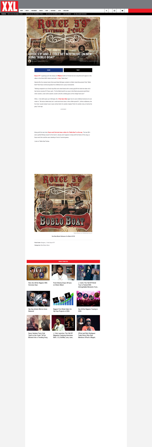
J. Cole (59, 78)
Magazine (66, 10)
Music (27, 10)
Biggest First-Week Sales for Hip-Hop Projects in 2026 (62, 310)
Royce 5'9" (37, 76)
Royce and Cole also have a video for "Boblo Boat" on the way (65, 132)
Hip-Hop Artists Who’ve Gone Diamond (37, 310)
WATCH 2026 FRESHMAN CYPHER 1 (15, 14)
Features (53, 10)
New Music (43, 245)
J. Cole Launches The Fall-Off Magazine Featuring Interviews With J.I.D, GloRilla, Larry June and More (63, 335)
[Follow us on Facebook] (126, 11)
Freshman (34, 10)
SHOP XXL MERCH (67, 14)
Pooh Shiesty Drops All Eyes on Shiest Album (62, 284)
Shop (46, 10)
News (21, 10)
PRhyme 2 (60, 76)
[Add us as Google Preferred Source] (110, 11)
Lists (59, 10)
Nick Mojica (34, 61)
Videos (41, 10)
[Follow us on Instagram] (114, 11)
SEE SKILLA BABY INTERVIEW (80, 14)
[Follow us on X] (118, 11)
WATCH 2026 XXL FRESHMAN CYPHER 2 (35, 14)
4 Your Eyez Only (62, 99)
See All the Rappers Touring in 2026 (88, 310)
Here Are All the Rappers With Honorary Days (37, 284)
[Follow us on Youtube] (122, 11)
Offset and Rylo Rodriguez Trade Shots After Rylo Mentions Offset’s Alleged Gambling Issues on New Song (88, 335)
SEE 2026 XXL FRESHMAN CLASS (53, 14)
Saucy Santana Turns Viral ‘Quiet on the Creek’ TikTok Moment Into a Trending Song (37, 335)
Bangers (43, 242)
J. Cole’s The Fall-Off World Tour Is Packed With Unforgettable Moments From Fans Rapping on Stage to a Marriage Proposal (87, 285)
